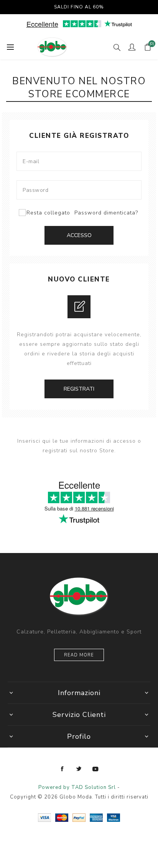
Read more (79, 655)
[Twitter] (79, 769)
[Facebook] (62, 769)
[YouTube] (95, 769)
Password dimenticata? (106, 212)
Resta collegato (48, 212)
